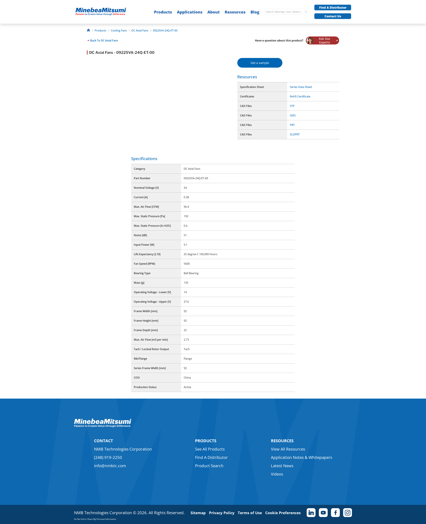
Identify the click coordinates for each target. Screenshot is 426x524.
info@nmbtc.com (110, 465)
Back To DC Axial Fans (104, 40)
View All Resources (288, 449)
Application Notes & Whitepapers (301, 457)
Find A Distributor (332, 7)
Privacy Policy (221, 512)
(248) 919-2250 (108, 457)
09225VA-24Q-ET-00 (165, 30)
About (213, 12)
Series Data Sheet (301, 87)
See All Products (210, 449)
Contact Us (332, 16)
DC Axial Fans (139, 30)
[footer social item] (311, 512)
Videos (277, 474)
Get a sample (260, 63)
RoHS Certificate (300, 96)
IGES (293, 115)
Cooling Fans (119, 30)
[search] (306, 12)
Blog (254, 12)
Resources (235, 12)
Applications (189, 12)
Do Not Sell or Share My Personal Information (95, 519)
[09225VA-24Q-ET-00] (107, 11)
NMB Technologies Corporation (123, 449)
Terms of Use (250, 512)
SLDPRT (295, 134)
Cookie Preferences (283, 512)
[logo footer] (102, 426)
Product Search (209, 465)
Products (163, 12)
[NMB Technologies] (89, 30)
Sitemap (198, 512)
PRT (292, 125)
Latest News (282, 465)
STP (292, 106)
